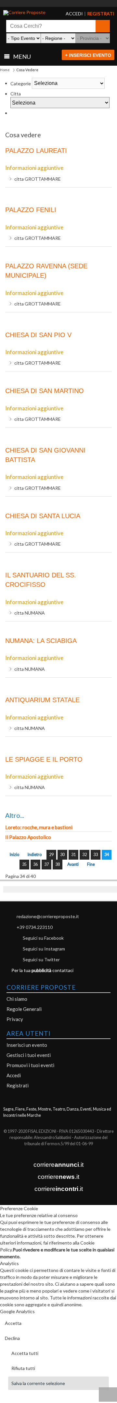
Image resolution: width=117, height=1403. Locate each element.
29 (51, 854)
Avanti (73, 864)
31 (73, 854)
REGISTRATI (92, 13)
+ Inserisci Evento (88, 55)
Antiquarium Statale (42, 699)
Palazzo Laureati (36, 150)
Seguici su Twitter (41, 959)
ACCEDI (69, 13)
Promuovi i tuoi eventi (30, 1065)
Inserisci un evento (26, 1045)
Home (5, 70)
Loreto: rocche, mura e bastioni (38, 827)
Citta (15, 93)
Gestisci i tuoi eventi (28, 1055)
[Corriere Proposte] (26, 12)
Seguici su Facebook (43, 938)
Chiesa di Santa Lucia (42, 516)
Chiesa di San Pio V (38, 334)
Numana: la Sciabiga (41, 640)
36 (35, 864)
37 (46, 864)
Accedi (13, 1075)
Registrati (17, 1085)
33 (95, 854)
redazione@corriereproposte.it (48, 916)
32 (84, 854)
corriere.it (58, 1164)
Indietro (35, 854)
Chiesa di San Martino (44, 390)
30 (62, 854)
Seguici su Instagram (44, 948)
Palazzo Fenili (30, 209)
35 (24, 864)
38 (57, 864)
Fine (91, 864)
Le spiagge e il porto (44, 759)
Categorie (20, 83)
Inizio (14, 854)
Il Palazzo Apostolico (28, 837)
